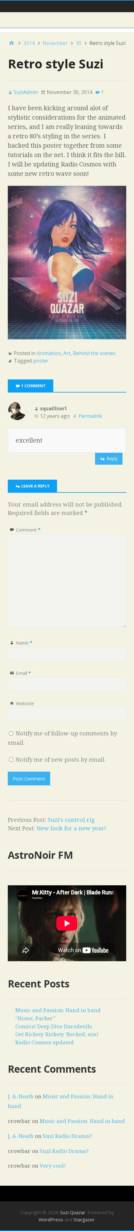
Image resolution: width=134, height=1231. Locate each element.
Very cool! (53, 1166)
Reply (112, 459)
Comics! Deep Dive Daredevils (53, 1026)
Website (25, 703)
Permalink (90, 416)
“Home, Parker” (35, 1018)
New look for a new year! (71, 828)
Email (23, 673)
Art (66, 353)
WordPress (51, 1219)
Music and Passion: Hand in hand (58, 1010)
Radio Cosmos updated (44, 1042)
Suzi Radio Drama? (67, 1136)
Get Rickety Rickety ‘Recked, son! (56, 1034)
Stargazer (84, 1219)
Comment (28, 530)
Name (24, 643)
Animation (49, 353)
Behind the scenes (94, 353)
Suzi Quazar (72, 1212)
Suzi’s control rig (71, 820)
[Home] (11, 43)
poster (41, 360)
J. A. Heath (21, 1096)
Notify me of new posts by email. (61, 759)
